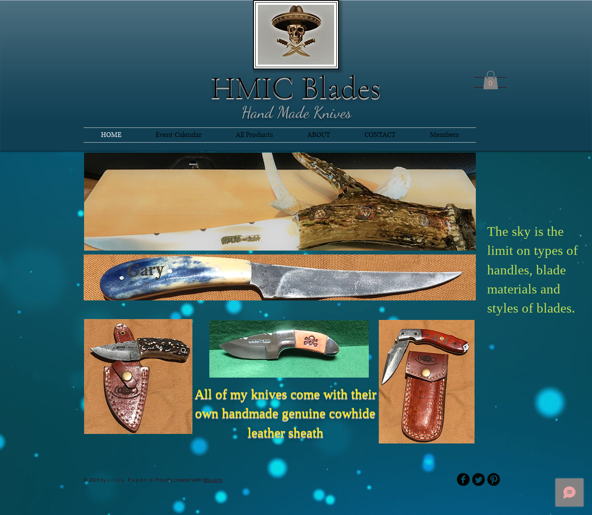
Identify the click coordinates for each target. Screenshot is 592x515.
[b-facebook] (463, 479)
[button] (490, 80)
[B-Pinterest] (493, 479)
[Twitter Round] (478, 479)
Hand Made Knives (296, 112)
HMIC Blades (296, 87)
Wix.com (212, 479)
